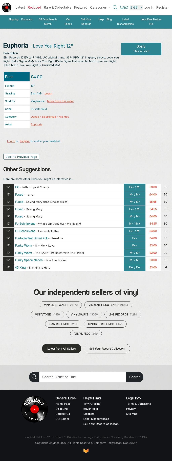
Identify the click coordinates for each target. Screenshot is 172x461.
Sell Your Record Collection (106, 348)
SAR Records (63, 324)
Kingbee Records (105, 324)
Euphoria (36, 124)
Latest (20, 7)
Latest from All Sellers (61, 348)
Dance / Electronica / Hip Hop (50, 116)
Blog (109, 19)
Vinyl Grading (91, 403)
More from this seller (60, 101)
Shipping (13, 19)
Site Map (131, 413)
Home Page (63, 403)
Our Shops (68, 22)
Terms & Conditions (138, 403)
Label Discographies (125, 22)
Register (162, 7)
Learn (48, 93)
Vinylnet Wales (61, 305)
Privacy (131, 408)
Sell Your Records (86, 22)
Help (101, 19)
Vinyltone (47, 314)
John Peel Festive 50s (151, 22)
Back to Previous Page (21, 156)
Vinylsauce (84, 314)
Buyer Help (90, 408)
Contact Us (63, 413)
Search (134, 377)
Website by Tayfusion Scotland (86, 450)
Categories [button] (99, 7)
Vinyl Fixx (86, 333)
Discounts (27, 19)
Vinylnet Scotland (108, 305)
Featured (81, 7)
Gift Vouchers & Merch (48, 22)
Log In (11, 141)
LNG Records (123, 314)
